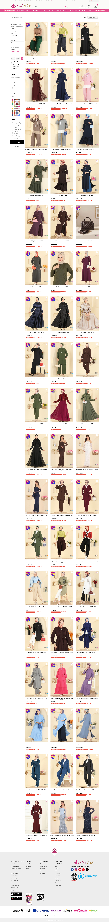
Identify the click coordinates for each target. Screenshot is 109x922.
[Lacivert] (13, 115)
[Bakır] (15, 102)
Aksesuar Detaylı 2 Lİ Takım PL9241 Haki (37, 561)
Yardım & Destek (14, 887)
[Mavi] (19, 115)
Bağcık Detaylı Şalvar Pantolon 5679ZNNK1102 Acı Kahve (62, 562)
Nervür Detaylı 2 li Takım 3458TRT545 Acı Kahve (62, 652)
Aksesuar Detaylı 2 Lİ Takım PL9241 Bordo (87, 515)
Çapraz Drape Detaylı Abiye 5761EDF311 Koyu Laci (62, 103)
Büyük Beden (58, 873)
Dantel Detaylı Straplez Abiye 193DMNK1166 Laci (36, 515)
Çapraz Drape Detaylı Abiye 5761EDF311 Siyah (87, 58)
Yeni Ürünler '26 (58, 863)
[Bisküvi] (15, 104)
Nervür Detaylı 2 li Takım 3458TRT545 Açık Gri (37, 698)
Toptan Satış (13, 863)
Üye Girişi (42, 873)
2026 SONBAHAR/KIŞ (16, 22)
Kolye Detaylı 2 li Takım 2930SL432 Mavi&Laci (62, 744)
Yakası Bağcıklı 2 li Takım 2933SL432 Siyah (36, 378)
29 (14, 85)
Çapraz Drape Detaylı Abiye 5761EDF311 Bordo (36, 103)
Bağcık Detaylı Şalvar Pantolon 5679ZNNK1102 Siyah (87, 561)
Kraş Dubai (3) (17, 122)
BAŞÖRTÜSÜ (73, 10)
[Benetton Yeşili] (13, 104)
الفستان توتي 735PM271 (87, 286)
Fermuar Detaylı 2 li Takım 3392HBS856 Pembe (87, 103)
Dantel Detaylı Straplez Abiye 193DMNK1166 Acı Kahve (61, 470)
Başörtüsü (57, 875)
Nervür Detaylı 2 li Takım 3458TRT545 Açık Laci (87, 652)
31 (14, 90)
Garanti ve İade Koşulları (16, 868)
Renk (13, 96)
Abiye (56, 871)
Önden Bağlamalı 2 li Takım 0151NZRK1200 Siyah (87, 789)
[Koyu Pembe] (13, 100)
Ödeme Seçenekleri (15, 866)
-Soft (47, 920)
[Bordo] (17, 104)
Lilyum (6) (16, 131)
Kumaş (13, 119)
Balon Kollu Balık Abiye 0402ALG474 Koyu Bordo (36, 835)
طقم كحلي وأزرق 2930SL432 (87, 195)
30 (14, 88)
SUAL (12, 42)
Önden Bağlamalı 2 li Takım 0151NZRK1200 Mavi (62, 789)
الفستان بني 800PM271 (62, 195)
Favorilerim (42, 868)
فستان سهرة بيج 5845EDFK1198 (87, 332)
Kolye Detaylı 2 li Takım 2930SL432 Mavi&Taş (87, 744)
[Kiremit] (13, 113)
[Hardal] (15, 111)
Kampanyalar (58, 885)
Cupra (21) (16, 133)
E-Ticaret (50, 920)
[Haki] (13, 111)
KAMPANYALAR (15, 51)
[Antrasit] (19, 100)
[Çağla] (19, 104)
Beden (13, 74)
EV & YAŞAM (90, 10)
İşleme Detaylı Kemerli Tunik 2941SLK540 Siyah (36, 652)
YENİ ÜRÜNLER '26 (10, 10)
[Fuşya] (19, 106)
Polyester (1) (16, 125)
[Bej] (19, 102)
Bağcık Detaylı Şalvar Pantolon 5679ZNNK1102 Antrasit (62, 58)
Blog (56, 882)
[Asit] (13, 102)
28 (14, 82)
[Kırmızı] (15, 113)
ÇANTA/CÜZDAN (82, 10)
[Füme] (17, 106)
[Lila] (17, 115)
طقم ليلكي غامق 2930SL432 (37, 240)
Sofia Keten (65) (17, 129)
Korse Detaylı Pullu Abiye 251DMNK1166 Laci (87, 835)
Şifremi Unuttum (43, 866)
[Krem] (19, 113)
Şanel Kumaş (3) (17, 123)
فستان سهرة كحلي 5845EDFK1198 (36, 332)
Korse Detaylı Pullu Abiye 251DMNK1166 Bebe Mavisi (62, 835)
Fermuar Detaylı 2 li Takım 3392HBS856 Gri (61, 149)
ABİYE (36, 10)
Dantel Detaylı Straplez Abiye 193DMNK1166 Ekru (87, 469)
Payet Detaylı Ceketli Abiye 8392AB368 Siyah (37, 469)
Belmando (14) (17, 136)
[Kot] (17, 113)
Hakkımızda (28, 866)
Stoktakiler (84, 17)
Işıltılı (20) (16, 135)
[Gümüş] (19, 109)
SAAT (66, 10)
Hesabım (42, 863)
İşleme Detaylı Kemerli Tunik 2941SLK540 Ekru (87, 606)
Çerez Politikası (14, 882)
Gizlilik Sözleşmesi (15, 885)
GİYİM (31, 10)
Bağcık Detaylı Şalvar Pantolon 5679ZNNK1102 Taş (37, 606)
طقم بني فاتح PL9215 (87, 378)
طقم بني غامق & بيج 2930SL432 (62, 240)
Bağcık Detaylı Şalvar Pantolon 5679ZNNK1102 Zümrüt (36, 58)
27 (14, 80)
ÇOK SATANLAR (15, 49)
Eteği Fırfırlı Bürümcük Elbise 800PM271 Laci (87, 149)
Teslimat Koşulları (14, 873)
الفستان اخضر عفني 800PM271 (36, 195)
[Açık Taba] (17, 100)
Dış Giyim (57, 868)
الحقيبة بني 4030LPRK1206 (87, 240)
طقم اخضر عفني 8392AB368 (87, 423)
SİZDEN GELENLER (100, 10)
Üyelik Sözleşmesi (15, 878)
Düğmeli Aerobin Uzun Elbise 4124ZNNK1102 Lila (87, 698)
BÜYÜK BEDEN (59, 10)
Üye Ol (41, 871)
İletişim (27, 868)
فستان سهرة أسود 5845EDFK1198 (62, 332)
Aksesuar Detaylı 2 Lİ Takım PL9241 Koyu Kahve (62, 515)
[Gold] (13, 109)
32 (14, 93)
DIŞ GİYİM (42, 10)
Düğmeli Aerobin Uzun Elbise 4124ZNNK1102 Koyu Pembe (62, 699)
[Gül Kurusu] (17, 109)
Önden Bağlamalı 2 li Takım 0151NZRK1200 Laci (36, 789)
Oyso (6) (15, 127)
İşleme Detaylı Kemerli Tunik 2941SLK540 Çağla (61, 606)
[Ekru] (13, 106)
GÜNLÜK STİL (50, 10)
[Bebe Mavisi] (17, 102)
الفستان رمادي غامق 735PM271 (36, 286)
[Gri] (15, 109)
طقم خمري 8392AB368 (62, 423)
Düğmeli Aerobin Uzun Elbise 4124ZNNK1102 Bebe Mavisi (37, 744)
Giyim (56, 866)
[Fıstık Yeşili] (15, 106)
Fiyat (13, 55)
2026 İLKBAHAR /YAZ (16, 24)
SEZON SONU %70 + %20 (22, 10)
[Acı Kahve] (15, 100)
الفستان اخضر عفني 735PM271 (62, 286)
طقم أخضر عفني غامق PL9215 (36, 423)
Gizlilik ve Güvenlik (15, 875)
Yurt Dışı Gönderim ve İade (16, 871)
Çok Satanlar (58, 880)
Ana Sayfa (28, 863)
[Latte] (15, 115)
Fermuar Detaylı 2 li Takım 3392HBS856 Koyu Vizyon (36, 149)
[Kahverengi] (19, 111)
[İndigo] (17, 111)
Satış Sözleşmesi (14, 880)
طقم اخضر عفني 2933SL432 (62, 378)
